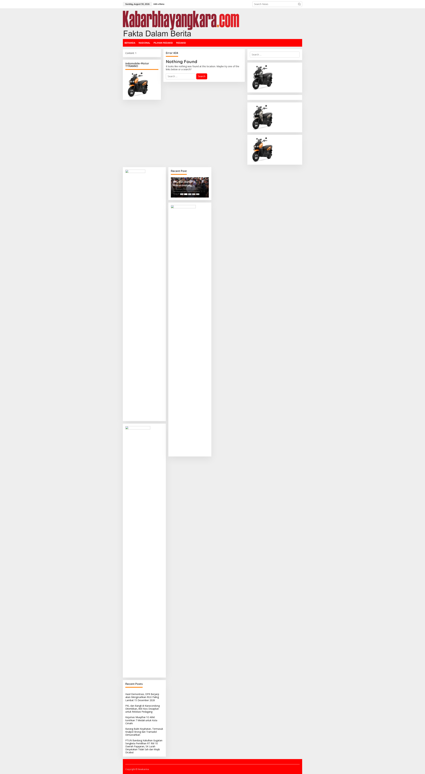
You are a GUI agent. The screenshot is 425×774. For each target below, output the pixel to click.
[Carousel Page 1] (181, 194)
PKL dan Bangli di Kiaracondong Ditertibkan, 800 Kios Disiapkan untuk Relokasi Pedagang (142, 708)
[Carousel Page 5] (197, 194)
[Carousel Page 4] (193, 194)
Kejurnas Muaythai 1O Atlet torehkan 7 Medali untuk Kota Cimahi (141, 720)
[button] (299, 4)
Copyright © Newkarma (137, 769)
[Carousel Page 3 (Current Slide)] (189, 194)
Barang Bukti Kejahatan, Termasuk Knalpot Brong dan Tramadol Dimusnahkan (144, 731)
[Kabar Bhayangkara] (181, 23)
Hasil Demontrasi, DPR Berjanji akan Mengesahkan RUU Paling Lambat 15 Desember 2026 (142, 697)
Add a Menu (158, 4)
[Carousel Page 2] (185, 194)
